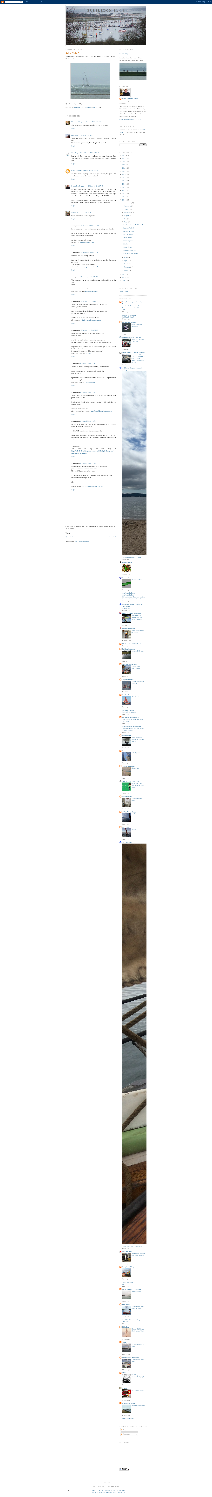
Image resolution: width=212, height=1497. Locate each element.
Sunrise (134, 814)
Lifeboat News (136, 1269)
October (127, 209)
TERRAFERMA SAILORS (131, 613)
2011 (124, 274)
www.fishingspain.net (87, 242)
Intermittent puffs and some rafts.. (138, 340)
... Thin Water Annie (129, 812)
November (127, 206)
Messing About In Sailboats (131, 726)
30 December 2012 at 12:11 (89, 252)
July (125, 219)
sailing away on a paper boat (137, 325)
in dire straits (126, 608)
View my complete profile (130, 119)
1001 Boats (126, 1304)
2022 (124, 168)
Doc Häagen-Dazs (77, 153)
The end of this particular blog (136, 667)
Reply (73, 128)
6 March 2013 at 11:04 (88, 363)
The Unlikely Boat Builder (131, 717)
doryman (74, 135)
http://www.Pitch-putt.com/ (94, 486)
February (127, 267)
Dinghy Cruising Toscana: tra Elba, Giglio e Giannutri (137, 617)
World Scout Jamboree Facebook (108, 1493)
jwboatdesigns (127, 796)
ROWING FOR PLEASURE (131, 1289)
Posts (124, 1430)
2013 (124, 197)
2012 (124, 200)
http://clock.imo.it (91, 291)
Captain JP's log (127, 679)
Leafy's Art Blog (128, 1267)
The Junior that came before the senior (138, 1307)
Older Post (112, 537)
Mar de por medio (128, 766)
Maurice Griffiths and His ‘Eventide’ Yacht (138, 1330)
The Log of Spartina (129, 322)
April (126, 260)
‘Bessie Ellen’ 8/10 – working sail (132, 1246)
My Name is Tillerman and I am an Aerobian (138, 1254)
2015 (124, 190)
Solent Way (123, 53)
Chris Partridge (76, 170)
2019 (124, 177)
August (126, 215)
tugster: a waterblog (129, 315)
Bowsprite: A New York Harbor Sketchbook (133, 605)
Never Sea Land (127, 1282)
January (127, 270)
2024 (124, 161)
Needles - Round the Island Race (134, 225)
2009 (124, 280)
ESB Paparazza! (136, 753)
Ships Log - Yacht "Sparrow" (132, 337)
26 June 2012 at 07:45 (95, 186)
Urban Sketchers (127, 1418)
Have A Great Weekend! (129, 712)
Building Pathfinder (129, 649)
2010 (124, 277)
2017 (124, 184)
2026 (124, 155)
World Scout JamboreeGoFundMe (108, 1490)
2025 (124, 158)
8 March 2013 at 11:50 (88, 463)
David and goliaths (137, 1291)
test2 (123, 1284)
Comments (126, 1434)
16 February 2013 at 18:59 (89, 301)
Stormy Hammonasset (138, 1405)
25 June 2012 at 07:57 (90, 170)
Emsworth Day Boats (130, 250)
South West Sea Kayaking (131, 1320)
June (125, 222)
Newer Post (69, 537)
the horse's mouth (128, 710)
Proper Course (127, 1251)
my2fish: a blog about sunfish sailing (132, 369)
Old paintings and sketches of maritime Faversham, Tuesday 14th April (133, 598)
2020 (124, 174)
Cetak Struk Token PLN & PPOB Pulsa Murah (138, 785)
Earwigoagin (126, 735)
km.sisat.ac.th (90, 382)
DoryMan (125, 827)
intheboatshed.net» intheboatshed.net (128, 594)
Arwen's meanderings (129, 664)
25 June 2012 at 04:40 (91, 153)
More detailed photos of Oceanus (138, 631)
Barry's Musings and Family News (132, 303)
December (127, 203)
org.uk (88, 353)
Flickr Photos (123, 291)
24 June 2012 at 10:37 (93, 122)
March (126, 264)
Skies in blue (135, 768)
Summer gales (128, 241)
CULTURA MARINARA (130, 781)
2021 (124, 171)
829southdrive (127, 562)
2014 (124, 193)
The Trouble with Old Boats (131, 644)
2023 (124, 165)
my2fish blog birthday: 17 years (131, 557)
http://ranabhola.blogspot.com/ (101, 411)
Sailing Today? (128, 234)
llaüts (124, 1342)
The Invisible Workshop (130, 1357)
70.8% (124, 1373)
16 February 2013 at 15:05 (89, 277)
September (127, 212)
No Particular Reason (138, 1390)
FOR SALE (135, 697)
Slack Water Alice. (137, 580)
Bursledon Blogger (78, 186)
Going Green (127, 247)
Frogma (125, 750)
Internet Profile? (128, 228)
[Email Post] (100, 107)
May (125, 257)
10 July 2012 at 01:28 (83, 212)
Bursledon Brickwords (130, 253)
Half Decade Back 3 (128, 317)
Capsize (134, 829)
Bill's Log (125, 1327)
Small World (127, 237)
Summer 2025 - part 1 (138, 651)
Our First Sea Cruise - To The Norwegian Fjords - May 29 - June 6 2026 (133, 308)
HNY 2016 (125, 1322)
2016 (124, 187)
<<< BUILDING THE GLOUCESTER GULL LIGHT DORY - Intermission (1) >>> (138, 358)
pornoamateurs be (92, 266)
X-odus (125, 244)
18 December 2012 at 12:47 (89, 226)
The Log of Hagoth (128, 628)
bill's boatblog (127, 842)
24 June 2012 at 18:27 (86, 135)
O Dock (124, 1388)
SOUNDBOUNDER (128, 1403)
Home (91, 537)
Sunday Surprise (128, 231)
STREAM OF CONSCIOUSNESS (133, 352)
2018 (124, 181)
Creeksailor (126, 694)
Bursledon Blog (106, 10)
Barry (73, 212)
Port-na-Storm (127, 577)
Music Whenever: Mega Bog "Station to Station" (138, 739)
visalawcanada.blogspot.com (91, 320)
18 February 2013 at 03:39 (89, 330)
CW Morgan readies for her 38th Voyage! (138, 1376)
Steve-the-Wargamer (78, 122)
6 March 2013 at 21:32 (88, 392)
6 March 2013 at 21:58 (88, 421)
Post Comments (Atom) (82, 541)
